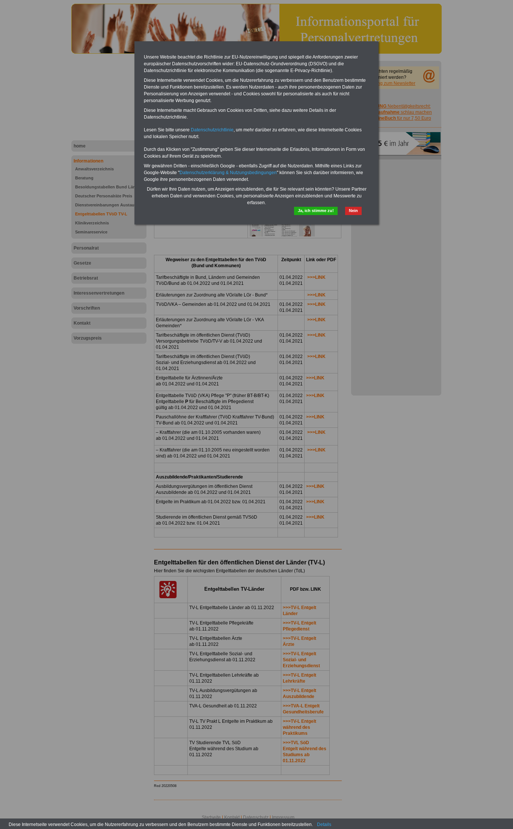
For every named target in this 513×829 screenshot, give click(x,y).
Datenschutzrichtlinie (212, 129)
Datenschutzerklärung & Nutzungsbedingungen (228, 172)
